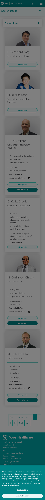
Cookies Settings (22, 490)
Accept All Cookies (22, 496)
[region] (22, 482)
